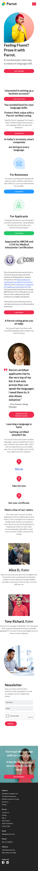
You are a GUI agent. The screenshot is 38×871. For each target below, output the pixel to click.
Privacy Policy (6, 826)
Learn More (19, 233)
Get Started (19, 133)
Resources (5, 802)
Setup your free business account (21, 415)
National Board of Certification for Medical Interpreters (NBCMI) (18, 282)
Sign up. (19, 468)
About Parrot (6, 821)
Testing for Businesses (9, 796)
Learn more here (19, 99)
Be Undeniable (19, 777)
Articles (4, 804)
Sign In (4, 818)
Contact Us (5, 812)
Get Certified (19, 71)
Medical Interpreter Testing (10, 799)
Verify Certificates (7, 823)
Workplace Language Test (10, 793)
